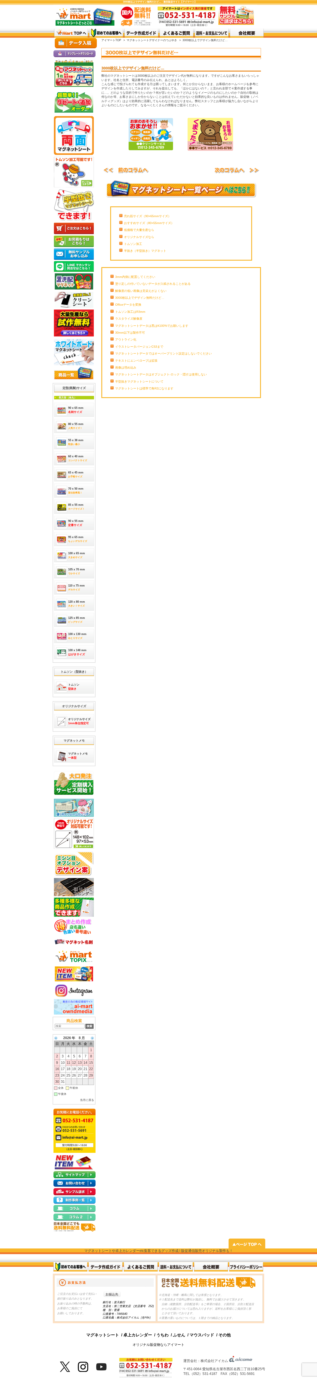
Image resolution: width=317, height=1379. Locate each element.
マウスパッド (202, 1335)
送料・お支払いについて (211, 33)
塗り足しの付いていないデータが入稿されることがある (153, 283)
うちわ (162, 1335)
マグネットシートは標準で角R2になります (144, 388)
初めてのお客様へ (70, 1267)
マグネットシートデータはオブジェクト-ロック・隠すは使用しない (161, 374)
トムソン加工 (133, 244)
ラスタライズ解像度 (128, 318)
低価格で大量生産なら (139, 230)
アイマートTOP (111, 40)
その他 (224, 1335)
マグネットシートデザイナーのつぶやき (152, 40)
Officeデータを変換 (128, 304)
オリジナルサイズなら (139, 237)
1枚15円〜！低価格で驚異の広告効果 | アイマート (71, 33)
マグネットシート (102, 1335)
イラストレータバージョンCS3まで (139, 346)
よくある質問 (176, 33)
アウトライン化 (125, 339)
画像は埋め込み (125, 367)
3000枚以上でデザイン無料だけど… (139, 297)
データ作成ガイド (141, 33)
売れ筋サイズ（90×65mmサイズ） (147, 216)
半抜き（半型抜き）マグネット (145, 250)
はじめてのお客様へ (106, 33)
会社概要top (246, 33)
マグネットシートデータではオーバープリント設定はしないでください (163, 353)
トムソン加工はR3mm (130, 311)
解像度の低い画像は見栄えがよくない (140, 291)
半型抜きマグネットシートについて (139, 381)
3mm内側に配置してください (135, 277)
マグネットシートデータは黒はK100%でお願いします (151, 325)
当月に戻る (87, 1100)
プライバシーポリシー (246, 1267)
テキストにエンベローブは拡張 (136, 360)
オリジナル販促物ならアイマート (158, 1344)
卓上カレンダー (137, 1335)
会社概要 (211, 1267)
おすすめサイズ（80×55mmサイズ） (149, 223)
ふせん (179, 1335)
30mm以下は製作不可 (130, 332)
